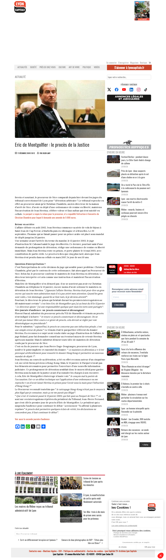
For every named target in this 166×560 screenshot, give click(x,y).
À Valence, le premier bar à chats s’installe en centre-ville (135, 385)
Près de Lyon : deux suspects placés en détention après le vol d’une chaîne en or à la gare (135, 174)
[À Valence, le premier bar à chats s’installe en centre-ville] (113, 386)
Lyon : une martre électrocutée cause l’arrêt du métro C (134, 200)
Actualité (26, 528)
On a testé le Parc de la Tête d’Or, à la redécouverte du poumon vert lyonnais (135, 188)
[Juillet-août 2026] (142, 10)
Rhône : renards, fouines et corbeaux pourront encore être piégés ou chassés (134, 213)
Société (33, 67)
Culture (62, 67)
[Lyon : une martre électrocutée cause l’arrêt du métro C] (113, 201)
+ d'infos (145, 444)
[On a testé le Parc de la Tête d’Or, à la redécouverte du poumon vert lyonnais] (113, 187)
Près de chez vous (48, 67)
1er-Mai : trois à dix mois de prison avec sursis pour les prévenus (94, 515)
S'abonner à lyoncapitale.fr (129, 67)
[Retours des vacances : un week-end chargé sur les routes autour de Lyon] (113, 432)
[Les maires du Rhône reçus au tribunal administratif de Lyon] (36, 502)
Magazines (134, 62)
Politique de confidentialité (74, 551)
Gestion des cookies (95, 551)
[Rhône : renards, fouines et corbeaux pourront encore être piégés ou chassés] (113, 212)
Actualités (22, 67)
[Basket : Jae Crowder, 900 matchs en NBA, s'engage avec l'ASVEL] (113, 421)
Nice (18, 534)
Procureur (25, 534)
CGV (60, 551)
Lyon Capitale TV (111, 551)
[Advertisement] (83, 40)
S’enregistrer (123, 62)
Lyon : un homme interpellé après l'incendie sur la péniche (135, 410)
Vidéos (97, 67)
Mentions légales (50, 551)
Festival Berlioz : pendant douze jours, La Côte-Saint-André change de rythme (136, 160)
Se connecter (111, 62)
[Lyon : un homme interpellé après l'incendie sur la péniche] (113, 411)
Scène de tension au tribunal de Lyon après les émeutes (93, 482)
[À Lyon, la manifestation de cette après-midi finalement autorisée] (71, 505)
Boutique (143, 62)
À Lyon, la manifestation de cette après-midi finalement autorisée (94, 498)
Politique (87, 67)
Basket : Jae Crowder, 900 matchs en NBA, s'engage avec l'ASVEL (135, 420)
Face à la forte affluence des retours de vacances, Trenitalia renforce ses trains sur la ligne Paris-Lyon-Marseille (134, 354)
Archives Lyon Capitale (128, 551)
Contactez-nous (35, 551)
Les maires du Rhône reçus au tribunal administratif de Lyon (34, 508)
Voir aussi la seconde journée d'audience (32, 419)
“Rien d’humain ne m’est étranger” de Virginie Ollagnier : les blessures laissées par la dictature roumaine (136, 371)
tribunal (33, 534)
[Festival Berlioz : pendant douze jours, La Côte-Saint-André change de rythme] (113, 159)
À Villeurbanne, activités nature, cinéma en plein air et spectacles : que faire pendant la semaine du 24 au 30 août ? (136, 336)
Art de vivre (74, 67)
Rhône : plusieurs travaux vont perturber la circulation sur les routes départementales (134, 397)
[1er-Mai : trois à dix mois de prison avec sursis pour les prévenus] (71, 521)
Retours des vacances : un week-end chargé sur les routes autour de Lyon (135, 433)
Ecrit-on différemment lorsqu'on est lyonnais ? (38, 539)
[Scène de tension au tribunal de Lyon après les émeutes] (71, 488)
